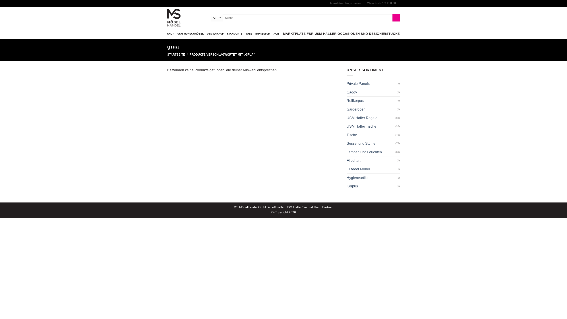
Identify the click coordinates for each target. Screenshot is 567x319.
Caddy (352, 92)
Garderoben (356, 109)
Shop (170, 33)
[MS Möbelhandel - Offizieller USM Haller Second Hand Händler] (185, 18)
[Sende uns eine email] (173, 3)
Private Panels (358, 84)
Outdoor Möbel (358, 169)
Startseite (176, 54)
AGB (276, 33)
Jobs (249, 33)
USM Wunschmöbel (190, 33)
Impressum (262, 33)
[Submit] (396, 18)
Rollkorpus (355, 101)
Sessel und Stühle (361, 143)
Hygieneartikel (358, 178)
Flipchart (353, 160)
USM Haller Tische (361, 126)
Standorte (235, 33)
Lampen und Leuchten (364, 152)
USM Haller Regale (362, 118)
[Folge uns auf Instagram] (169, 3)
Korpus (352, 186)
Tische (352, 135)
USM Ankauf (215, 33)
